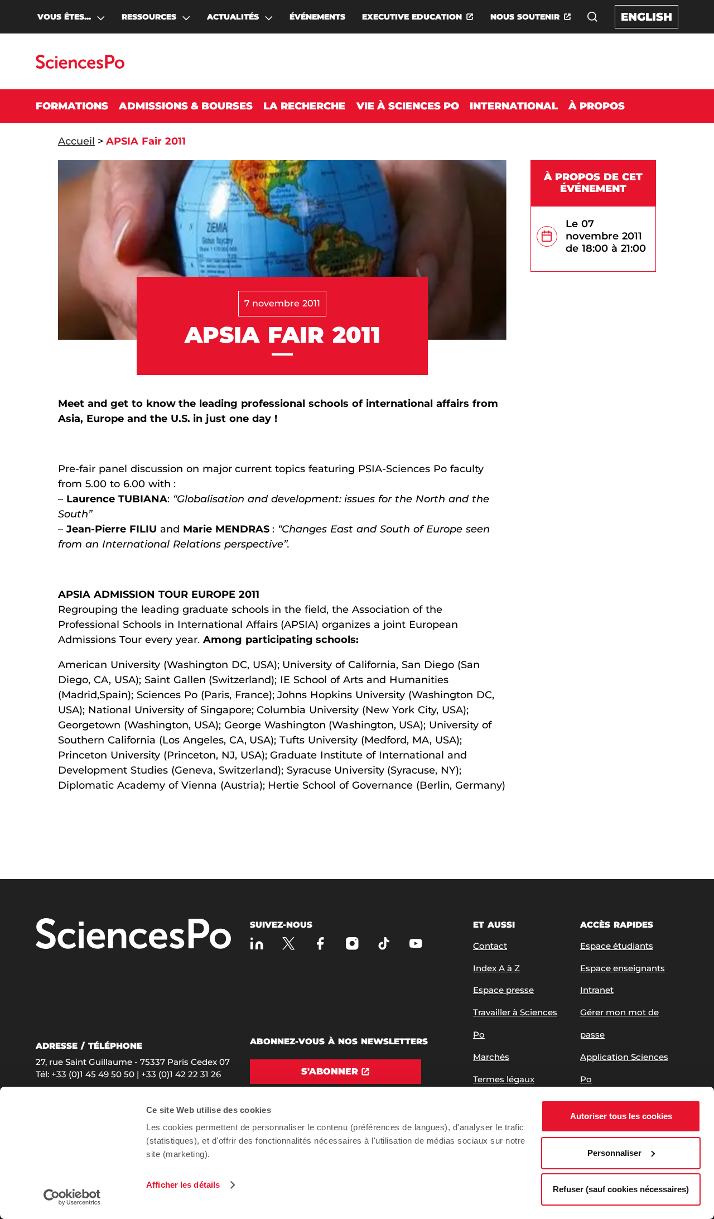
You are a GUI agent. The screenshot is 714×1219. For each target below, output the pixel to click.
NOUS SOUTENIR (524, 17)
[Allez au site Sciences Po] (80, 65)
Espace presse (503, 990)
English (646, 16)
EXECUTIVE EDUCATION (412, 17)
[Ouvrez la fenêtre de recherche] (592, 16)
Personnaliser (614, 1153)
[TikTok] (384, 944)
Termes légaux (503, 1079)
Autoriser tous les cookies (621, 1116)
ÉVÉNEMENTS (317, 17)
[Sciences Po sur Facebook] (320, 944)
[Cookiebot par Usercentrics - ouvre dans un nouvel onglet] (72, 1197)
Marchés (491, 1057)
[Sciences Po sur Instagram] (352, 944)
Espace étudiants (616, 945)
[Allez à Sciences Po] (133, 934)
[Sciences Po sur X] (289, 944)
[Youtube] (416, 944)
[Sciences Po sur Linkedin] (257, 944)
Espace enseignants (622, 968)
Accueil (76, 141)
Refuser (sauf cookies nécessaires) (621, 1189)
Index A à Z (496, 968)
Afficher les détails (183, 1184)
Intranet (597, 990)
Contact (490, 945)
